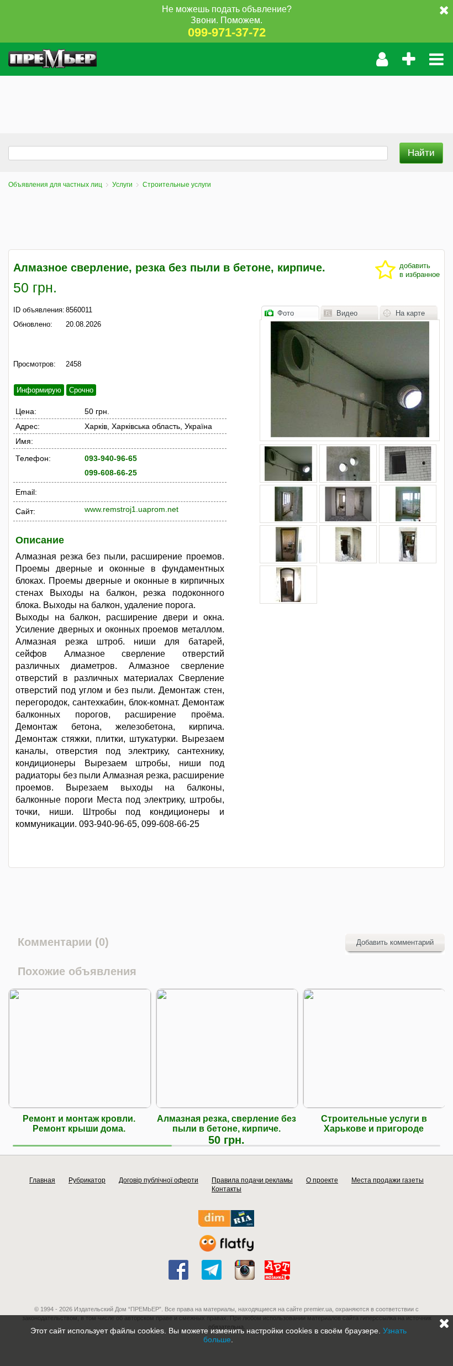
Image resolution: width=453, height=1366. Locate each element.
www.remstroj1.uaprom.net (131, 509)
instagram (245, 1270)
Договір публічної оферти (158, 1180)
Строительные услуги (177, 185)
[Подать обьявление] (408, 59)
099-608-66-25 (111, 472)
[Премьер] (52, 59)
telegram (212, 1270)
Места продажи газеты (387, 1180)
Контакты (226, 1189)
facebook (178, 1270)
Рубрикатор (87, 1180)
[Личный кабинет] (382, 59)
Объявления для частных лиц (55, 185)
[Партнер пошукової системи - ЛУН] (226, 1249)
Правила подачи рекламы (252, 1180)
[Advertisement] (201, 100)
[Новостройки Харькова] (226, 1224)
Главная (42, 1180)
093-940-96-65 (111, 458)
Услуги (122, 185)
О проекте (322, 1180)
